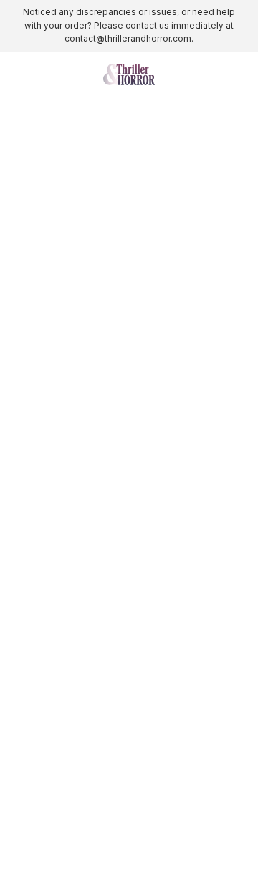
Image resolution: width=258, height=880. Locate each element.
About (28, 548)
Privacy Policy (47, 780)
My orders (38, 600)
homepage (99, 315)
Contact (32, 660)
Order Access (47, 695)
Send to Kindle (49, 565)
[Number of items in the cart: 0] (239, 74)
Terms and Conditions (66, 796)
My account (42, 582)
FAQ (24, 712)
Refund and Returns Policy (77, 814)
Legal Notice (44, 831)
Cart (24, 678)
